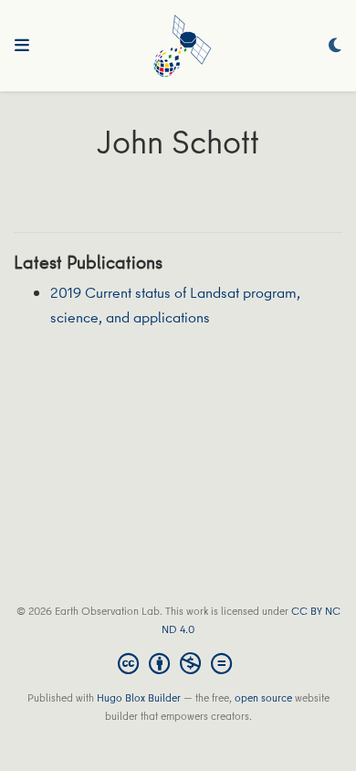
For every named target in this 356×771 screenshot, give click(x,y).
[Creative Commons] (178, 663)
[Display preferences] (335, 46)
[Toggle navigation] (22, 46)
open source (263, 697)
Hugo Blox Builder (139, 697)
